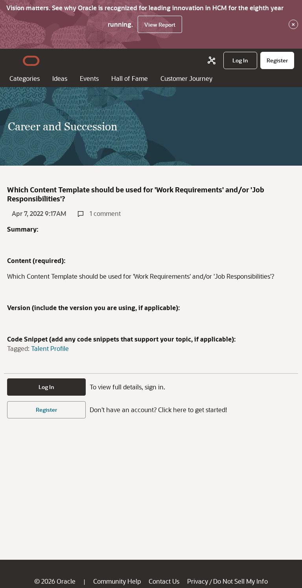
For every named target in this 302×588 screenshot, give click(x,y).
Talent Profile (50, 348)
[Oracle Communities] (211, 60)
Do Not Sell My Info (240, 581)
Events (89, 78)
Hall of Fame (129, 78)
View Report (159, 24)
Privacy (197, 581)
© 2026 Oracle (55, 581)
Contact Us (164, 581)
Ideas (59, 78)
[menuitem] (240, 60)
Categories (24, 78)
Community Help (117, 581)
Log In (46, 387)
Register (46, 409)
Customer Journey (186, 78)
